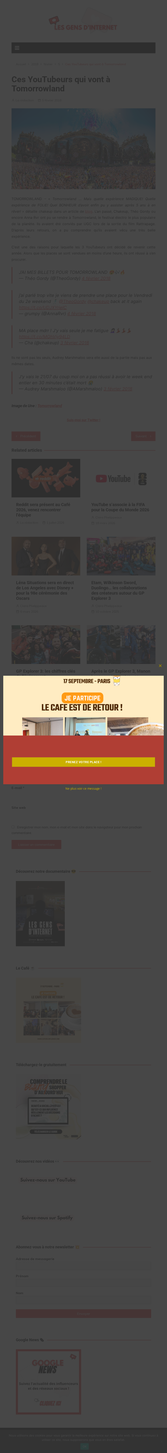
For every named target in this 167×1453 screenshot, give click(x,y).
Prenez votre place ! (83, 762)
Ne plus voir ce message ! (83, 788)
